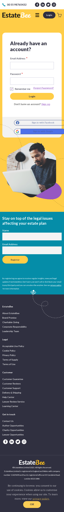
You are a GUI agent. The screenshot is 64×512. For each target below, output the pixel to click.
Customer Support (11, 388)
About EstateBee (10, 313)
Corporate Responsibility (14, 326)
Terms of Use (8, 364)
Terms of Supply (10, 359)
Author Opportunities (13, 425)
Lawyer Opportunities (13, 434)
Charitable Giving (10, 322)
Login (49, 15)
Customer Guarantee (12, 379)
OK (32, 504)
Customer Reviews (11, 383)
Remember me (22, 88)
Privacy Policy (9, 355)
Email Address (18, 58)
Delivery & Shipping (11, 392)
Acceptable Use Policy (13, 346)
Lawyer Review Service (13, 401)
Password (16, 74)
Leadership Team (10, 331)
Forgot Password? (43, 88)
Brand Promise (9, 317)
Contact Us (8, 421)
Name (5, 230)
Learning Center (10, 406)
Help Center (8, 397)
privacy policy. (40, 498)
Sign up (45, 104)
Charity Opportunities (13, 430)
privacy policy (55, 285)
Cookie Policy (8, 350)
